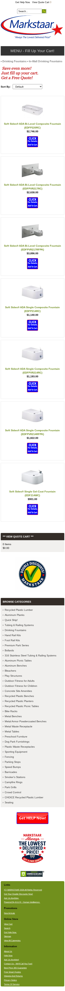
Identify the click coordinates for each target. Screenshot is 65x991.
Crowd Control (13, 792)
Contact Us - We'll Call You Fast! (18, 964)
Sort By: (6, 86)
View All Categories (12, 940)
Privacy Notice (10, 980)
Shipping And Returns (13, 976)
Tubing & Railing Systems (19, 625)
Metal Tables (12, 731)
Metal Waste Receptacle (18, 726)
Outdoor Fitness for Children (21, 685)
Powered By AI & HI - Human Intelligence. (22, 902)
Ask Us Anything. (11, 898)
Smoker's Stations (15, 777)
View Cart (8, 924)
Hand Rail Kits (13, 635)
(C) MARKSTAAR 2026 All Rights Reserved (23, 890)
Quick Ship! (11, 620)
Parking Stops (13, 761)
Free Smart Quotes (12, 972)
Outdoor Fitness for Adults (19, 680)
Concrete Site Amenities (18, 691)
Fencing (9, 756)
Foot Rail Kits (12, 640)
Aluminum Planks (14, 614)
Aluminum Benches (16, 665)
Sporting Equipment (16, 751)
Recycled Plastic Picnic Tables (22, 706)
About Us (8, 951)
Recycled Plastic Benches (19, 696)
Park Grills (10, 787)
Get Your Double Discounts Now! (18, 894)
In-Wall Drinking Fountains (45, 61)
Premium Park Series (17, 645)
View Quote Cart (41, 2)
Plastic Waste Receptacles (20, 746)
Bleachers (10, 670)
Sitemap (7, 936)
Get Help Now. (22, 2)
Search (7, 928)
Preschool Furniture (16, 736)
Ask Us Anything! (11, 960)
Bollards (9, 650)
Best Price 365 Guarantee (15, 968)
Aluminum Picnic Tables (18, 660)
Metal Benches (13, 716)
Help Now (8, 955)
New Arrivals (9, 913)
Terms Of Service (12, 984)
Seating (9, 802)
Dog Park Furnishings (17, 741)
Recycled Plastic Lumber (19, 609)
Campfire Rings (13, 782)
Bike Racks (11, 711)
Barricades (11, 772)
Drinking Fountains (14, 61)
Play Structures (13, 675)
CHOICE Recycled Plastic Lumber (24, 797)
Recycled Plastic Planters (19, 701)
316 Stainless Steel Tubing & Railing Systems (30, 655)
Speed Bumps (13, 767)
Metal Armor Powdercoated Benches (25, 721)
